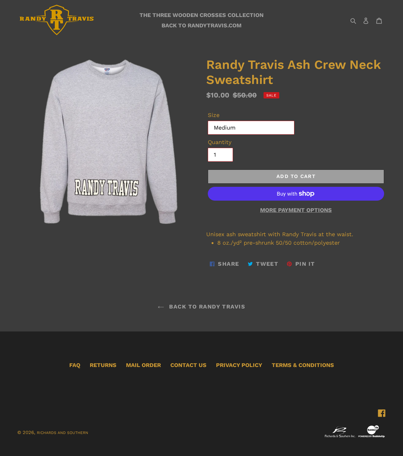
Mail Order (143, 365)
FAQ (74, 365)
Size (213, 115)
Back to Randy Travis (206, 306)
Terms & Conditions (303, 365)
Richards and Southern (62, 433)
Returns (103, 365)
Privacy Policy (239, 365)
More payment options (296, 210)
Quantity (219, 142)
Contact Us (188, 365)
